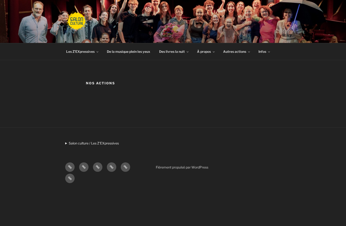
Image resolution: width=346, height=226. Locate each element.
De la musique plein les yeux (128, 51)
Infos (262, 51)
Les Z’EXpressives (80, 51)
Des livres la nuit (172, 51)
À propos (204, 51)
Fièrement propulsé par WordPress (182, 167)
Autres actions (234, 51)
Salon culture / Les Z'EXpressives (94, 143)
